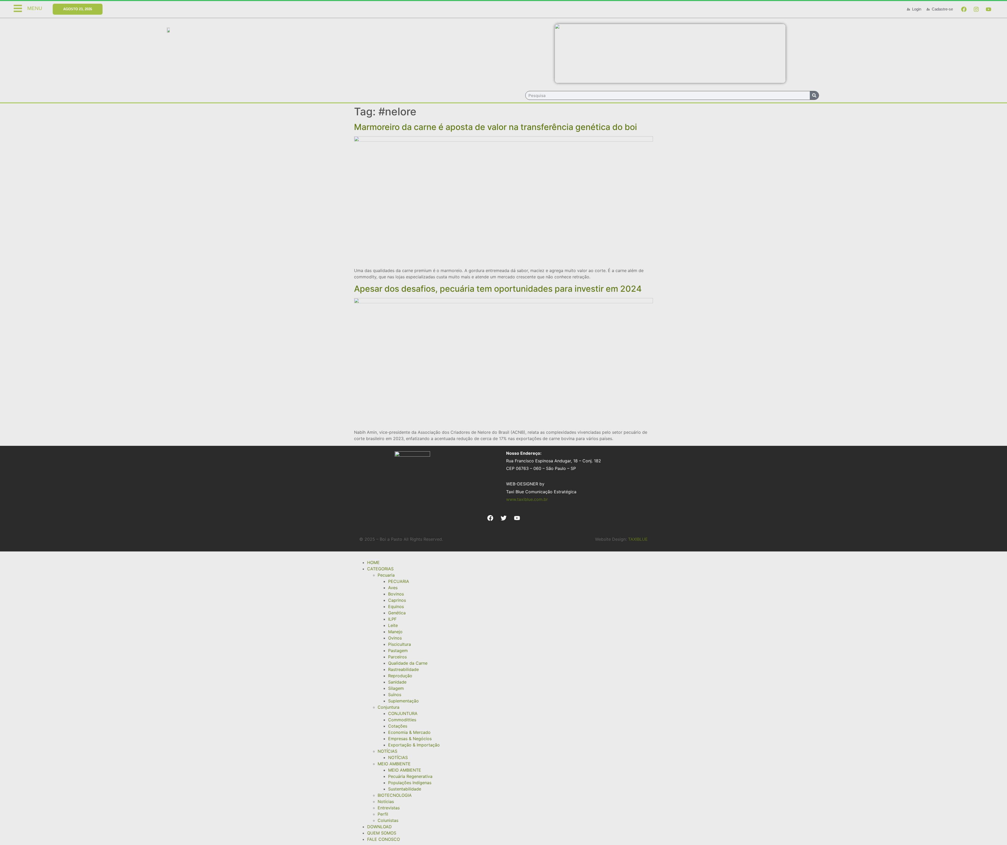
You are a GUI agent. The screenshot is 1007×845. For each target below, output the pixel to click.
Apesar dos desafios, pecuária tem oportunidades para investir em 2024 (498, 289)
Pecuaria (386, 575)
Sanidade (397, 682)
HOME (373, 562)
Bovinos (396, 594)
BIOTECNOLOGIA (395, 795)
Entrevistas (389, 807)
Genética (397, 612)
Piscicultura (399, 644)
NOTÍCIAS (387, 751)
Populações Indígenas (409, 782)
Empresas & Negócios (410, 738)
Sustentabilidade (404, 789)
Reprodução (400, 675)
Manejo (395, 631)
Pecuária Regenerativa (410, 776)
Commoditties (402, 719)
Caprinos (397, 600)
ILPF (392, 619)
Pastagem (398, 650)
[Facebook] (963, 9)
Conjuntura (388, 707)
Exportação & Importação (414, 745)
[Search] (814, 95)
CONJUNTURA (402, 713)
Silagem (396, 688)
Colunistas (388, 820)
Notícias (386, 801)
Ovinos (395, 638)
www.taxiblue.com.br (527, 499)
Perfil (383, 814)
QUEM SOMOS (381, 833)
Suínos (394, 694)
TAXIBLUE (638, 539)
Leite (393, 625)
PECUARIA (398, 581)
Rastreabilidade (403, 669)
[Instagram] (976, 9)
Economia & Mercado (409, 732)
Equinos (396, 606)
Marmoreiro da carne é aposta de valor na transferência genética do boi (495, 127)
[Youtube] (988, 9)
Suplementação (403, 700)
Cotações (397, 726)
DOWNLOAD (379, 826)
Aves (393, 587)
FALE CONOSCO (383, 839)
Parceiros (397, 656)
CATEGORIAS (380, 568)
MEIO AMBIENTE (394, 763)
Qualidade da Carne (407, 663)
